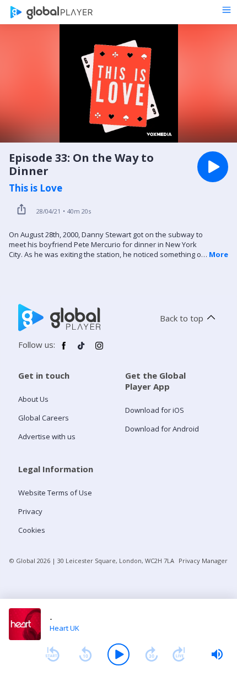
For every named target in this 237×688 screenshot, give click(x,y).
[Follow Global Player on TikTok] (81, 350)
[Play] (118, 654)
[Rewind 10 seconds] (85, 654)
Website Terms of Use (55, 493)
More (218, 254)
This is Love (35, 188)
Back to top (181, 318)
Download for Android (162, 429)
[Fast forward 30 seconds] (152, 654)
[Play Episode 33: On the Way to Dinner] (212, 166)
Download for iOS (154, 410)
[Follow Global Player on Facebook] (64, 350)
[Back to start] (52, 654)
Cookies (31, 530)
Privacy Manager (203, 560)
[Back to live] (179, 654)
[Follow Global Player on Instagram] (99, 350)
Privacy (30, 511)
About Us (33, 399)
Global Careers (43, 418)
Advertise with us (47, 436)
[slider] (217, 654)
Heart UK (64, 628)
